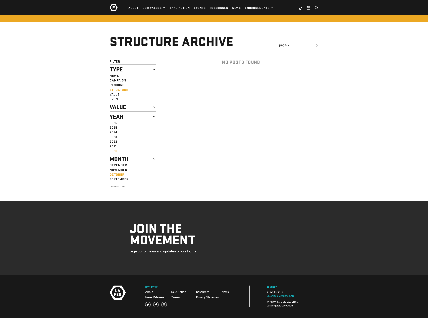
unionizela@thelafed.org (281, 295)
